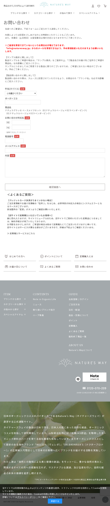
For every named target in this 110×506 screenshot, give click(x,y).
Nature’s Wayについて (80, 350)
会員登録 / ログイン (79, 299)
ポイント (73, 320)
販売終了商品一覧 (77, 336)
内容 (7, 155)
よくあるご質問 (52, 266)
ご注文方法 (74, 304)
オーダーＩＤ (11, 98)
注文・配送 (74, 309)
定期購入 (73, 325)
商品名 (8, 107)
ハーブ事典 (38, 315)
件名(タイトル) (12, 88)
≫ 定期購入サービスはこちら (21, 233)
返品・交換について (79, 315)
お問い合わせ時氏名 (14, 117)
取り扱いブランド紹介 (44, 309)
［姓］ (8, 122)
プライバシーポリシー (27, 497)
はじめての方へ (17, 256)
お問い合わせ (86, 266)
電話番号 (9, 136)
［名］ (8, 127)
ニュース (37, 304)
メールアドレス (12, 145)
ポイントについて (54, 256)
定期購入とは (86, 256)
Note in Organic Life (44, 299)
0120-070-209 (96, 388)
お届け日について (18, 266)
